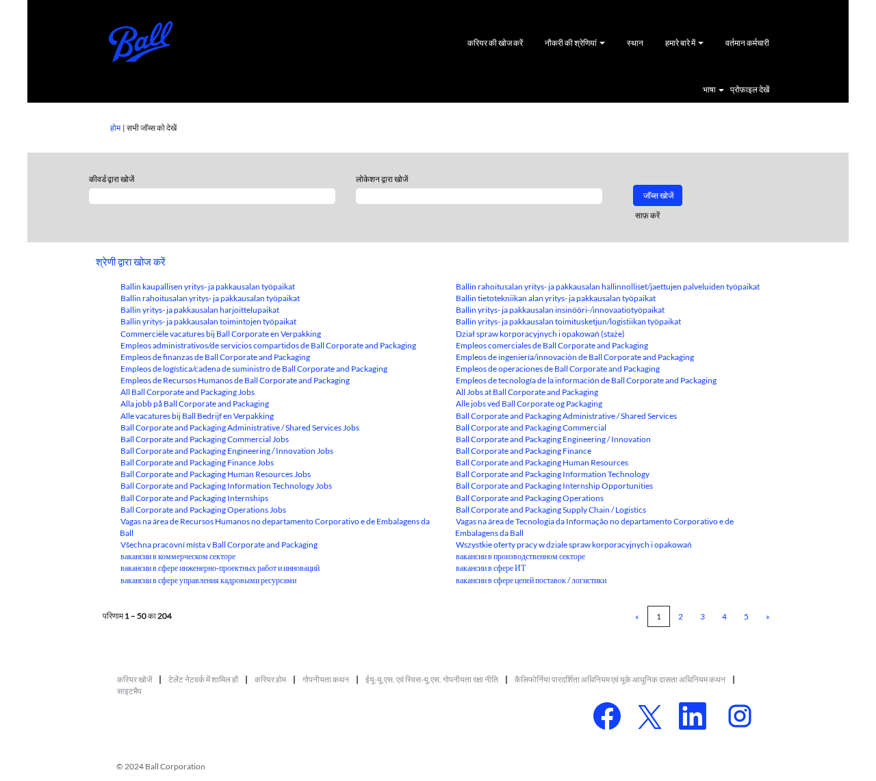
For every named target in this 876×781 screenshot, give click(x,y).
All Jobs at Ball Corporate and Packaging (527, 392)
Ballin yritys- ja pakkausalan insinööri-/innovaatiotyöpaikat (560, 310)
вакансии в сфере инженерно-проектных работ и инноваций (220, 568)
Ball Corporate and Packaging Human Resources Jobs (215, 474)
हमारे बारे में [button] (681, 43)
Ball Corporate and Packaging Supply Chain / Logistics (551, 509)
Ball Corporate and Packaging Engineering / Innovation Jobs (226, 451)
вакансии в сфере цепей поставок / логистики (531, 580)
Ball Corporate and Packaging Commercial (531, 427)
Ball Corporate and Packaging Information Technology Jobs (226, 486)
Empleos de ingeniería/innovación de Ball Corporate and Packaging (575, 357)
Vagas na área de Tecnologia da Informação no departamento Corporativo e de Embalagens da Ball (594, 527)
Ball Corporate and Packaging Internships (194, 498)
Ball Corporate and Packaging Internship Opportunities (554, 486)
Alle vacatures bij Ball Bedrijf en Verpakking (197, 416)
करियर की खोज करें (495, 43)
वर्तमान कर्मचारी (747, 43)
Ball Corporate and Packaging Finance (523, 451)
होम (115, 128)
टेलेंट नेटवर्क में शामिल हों (203, 679)
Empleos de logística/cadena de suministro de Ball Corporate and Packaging (253, 368)
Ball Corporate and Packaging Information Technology (552, 474)
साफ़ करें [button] (647, 215)
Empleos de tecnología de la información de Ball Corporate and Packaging (586, 380)
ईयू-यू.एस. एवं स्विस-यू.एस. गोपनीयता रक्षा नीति (431, 679)
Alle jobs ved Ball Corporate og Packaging (529, 403)
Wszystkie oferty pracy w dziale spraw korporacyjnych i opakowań (574, 544)
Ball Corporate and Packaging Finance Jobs (197, 462)
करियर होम (270, 679)
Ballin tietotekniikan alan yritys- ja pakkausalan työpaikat (556, 298)
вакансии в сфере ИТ (491, 568)
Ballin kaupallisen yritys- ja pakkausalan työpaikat (207, 286)
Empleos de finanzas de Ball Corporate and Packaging (215, 357)
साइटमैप (129, 691)
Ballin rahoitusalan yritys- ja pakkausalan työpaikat (210, 298)
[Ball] (141, 42)
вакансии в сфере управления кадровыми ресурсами (208, 580)
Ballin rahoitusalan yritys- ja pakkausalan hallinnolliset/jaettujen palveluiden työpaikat (608, 286)
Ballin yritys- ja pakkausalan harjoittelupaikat (199, 310)
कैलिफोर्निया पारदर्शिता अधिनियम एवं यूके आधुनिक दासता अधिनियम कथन (620, 679)
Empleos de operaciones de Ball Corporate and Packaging (558, 368)
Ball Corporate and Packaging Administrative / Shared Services (566, 416)
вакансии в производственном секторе (520, 556)
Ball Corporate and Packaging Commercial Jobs (204, 439)
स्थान (635, 43)
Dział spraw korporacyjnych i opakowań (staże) (540, 334)
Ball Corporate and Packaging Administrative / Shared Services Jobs (239, 427)
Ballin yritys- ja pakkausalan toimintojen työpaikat (208, 321)
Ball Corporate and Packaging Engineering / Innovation (553, 439)
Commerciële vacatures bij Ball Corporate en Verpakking (220, 334)
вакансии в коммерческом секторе (177, 556)
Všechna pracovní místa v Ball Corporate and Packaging (219, 544)
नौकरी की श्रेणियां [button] (571, 43)
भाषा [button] (710, 89)
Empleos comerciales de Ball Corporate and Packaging (552, 345)
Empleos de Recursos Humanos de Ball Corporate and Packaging (235, 380)
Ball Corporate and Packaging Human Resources (542, 462)
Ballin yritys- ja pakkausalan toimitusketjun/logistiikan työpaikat (568, 321)
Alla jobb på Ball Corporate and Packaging (194, 403)
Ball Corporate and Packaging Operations (530, 498)
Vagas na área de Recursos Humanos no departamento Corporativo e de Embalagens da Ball (275, 527)
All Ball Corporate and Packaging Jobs (187, 392)
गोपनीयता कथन (325, 679)
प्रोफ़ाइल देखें (749, 89)
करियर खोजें (134, 679)
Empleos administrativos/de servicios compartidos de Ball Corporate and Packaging (268, 345)
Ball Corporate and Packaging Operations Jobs (203, 509)
